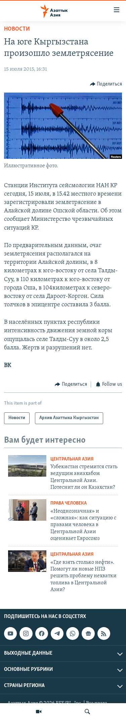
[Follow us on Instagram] (25, 633)
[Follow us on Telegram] (57, 633)
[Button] (106, 84)
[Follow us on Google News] (88, 633)
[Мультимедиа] (39, 711)
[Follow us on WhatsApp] (72, 633)
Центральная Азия (72, 459)
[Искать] (87, 711)
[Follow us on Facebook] (41, 633)
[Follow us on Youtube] (10, 633)
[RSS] (103, 633)
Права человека (68, 503)
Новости (17, 29)
